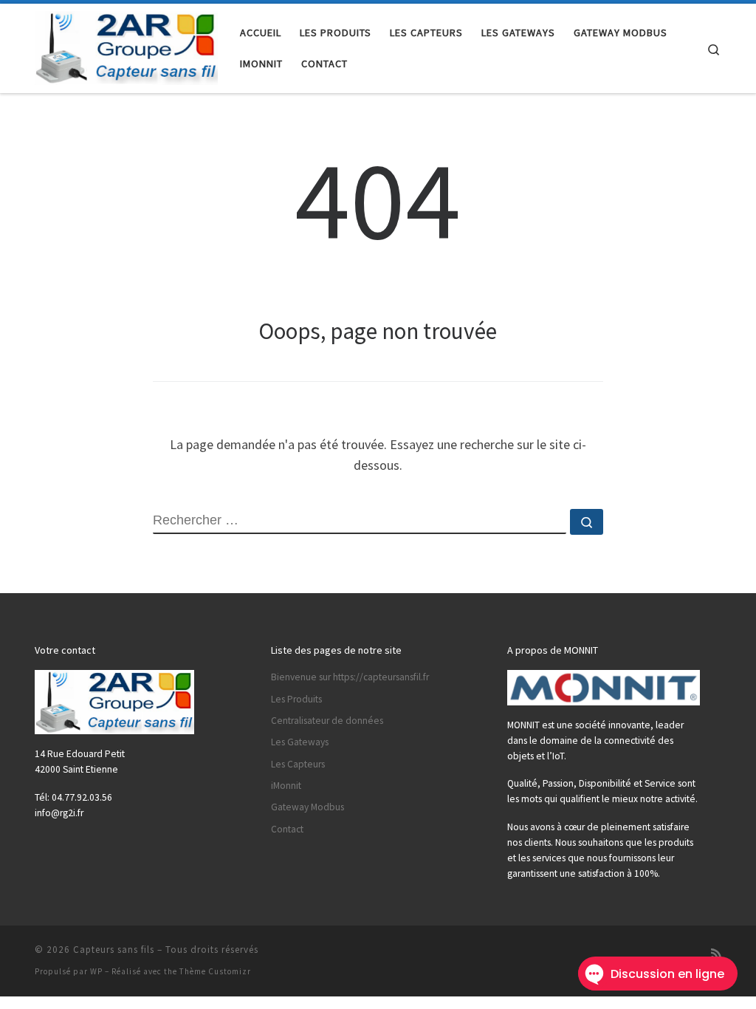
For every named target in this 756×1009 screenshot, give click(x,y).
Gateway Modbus (307, 807)
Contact (287, 829)
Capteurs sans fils (113, 949)
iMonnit (286, 785)
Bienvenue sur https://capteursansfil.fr (350, 677)
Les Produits (296, 699)
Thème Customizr (215, 971)
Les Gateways (300, 742)
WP (96, 971)
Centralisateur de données (327, 720)
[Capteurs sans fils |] (126, 45)
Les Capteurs (298, 764)
